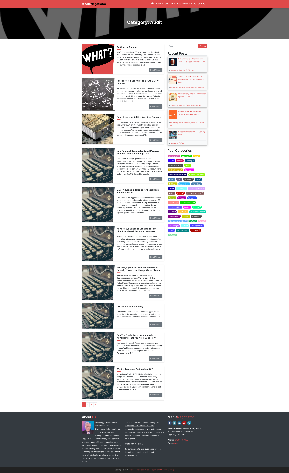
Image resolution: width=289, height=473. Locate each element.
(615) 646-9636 (181, 440)
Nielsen (180, 193)
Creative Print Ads (196, 174)
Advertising (174, 70)
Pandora (192, 198)
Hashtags (173, 184)
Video (170, 125)
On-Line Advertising (195, 193)
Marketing (201, 87)
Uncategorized (197, 226)
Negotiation (182, 4)
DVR (179, 179)
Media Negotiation (196, 188)
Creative (169, 4)
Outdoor (181, 198)
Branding (182, 87)
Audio (188, 105)
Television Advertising (178, 221)
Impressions (184, 184)
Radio (193, 105)
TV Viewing (190, 70)
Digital (171, 179)
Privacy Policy (169, 470)
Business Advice (191, 87)
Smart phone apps (197, 212)
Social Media (174, 216)
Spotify (186, 216)
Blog (193, 4)
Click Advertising (175, 170)
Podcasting (173, 202)
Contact (202, 4)
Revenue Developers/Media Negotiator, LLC (146, 470)
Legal (171, 188)
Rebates (172, 212)
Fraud (198, 179)
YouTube (172, 235)
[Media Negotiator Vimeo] (189, 423)
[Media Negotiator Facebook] (170, 423)
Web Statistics (182, 230)
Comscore (189, 170)
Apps (196, 156)
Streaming (196, 216)
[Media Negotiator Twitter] (174, 423)
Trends (202, 221)
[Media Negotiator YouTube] (184, 423)
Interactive (196, 184)
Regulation (182, 212)
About (159, 4)
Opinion (172, 198)
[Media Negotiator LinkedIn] (179, 423)
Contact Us (178, 443)
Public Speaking (175, 207)
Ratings (198, 105)
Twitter (185, 226)
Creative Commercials (177, 174)
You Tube (195, 230)
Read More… (155, 70)
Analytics (182, 70)
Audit (180, 161)
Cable (187, 165)
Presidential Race (188, 202)
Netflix (171, 193)
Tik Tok (181, 143)
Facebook (188, 179)
